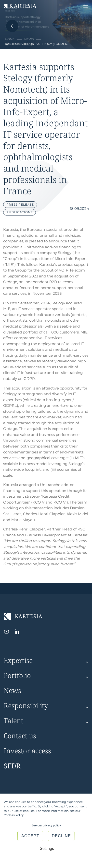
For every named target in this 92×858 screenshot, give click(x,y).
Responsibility (26, 706)
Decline (61, 836)
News (29, 39)
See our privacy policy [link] (46, 825)
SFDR (12, 766)
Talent (13, 721)
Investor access (27, 751)
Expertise (18, 660)
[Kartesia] (20, 6)
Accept (30, 836)
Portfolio (17, 676)
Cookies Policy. (14, 815)
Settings (47, 848)
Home (9, 39)
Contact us (20, 736)
